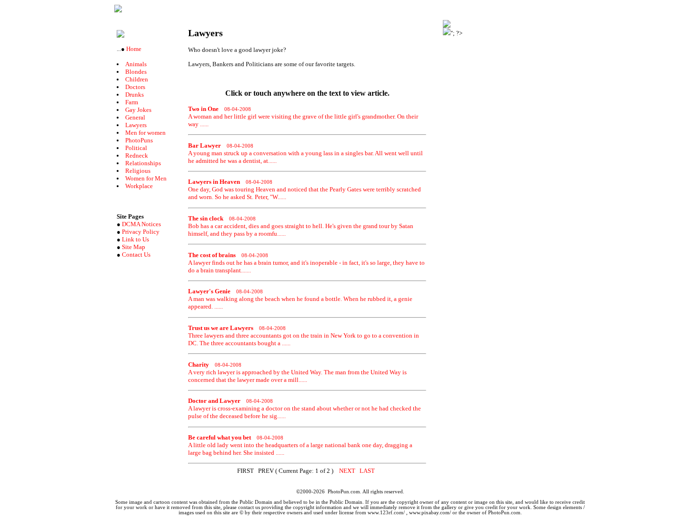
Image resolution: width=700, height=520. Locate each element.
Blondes (136, 71)
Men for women (145, 132)
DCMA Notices (141, 224)
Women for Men (146, 178)
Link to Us (135, 239)
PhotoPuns (139, 140)
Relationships (143, 163)
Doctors (135, 86)
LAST (367, 470)
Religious (137, 170)
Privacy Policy (141, 231)
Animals (136, 64)
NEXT (347, 470)
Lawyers (136, 125)
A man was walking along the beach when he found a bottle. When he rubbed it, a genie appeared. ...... (300, 299)
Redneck (136, 155)
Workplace (139, 186)
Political (136, 147)
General (135, 117)
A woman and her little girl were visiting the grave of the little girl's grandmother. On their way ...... (303, 116)
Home (133, 48)
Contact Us (136, 254)
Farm (131, 102)
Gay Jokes (138, 109)
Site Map (133, 246)
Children (136, 79)
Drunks (134, 94)
